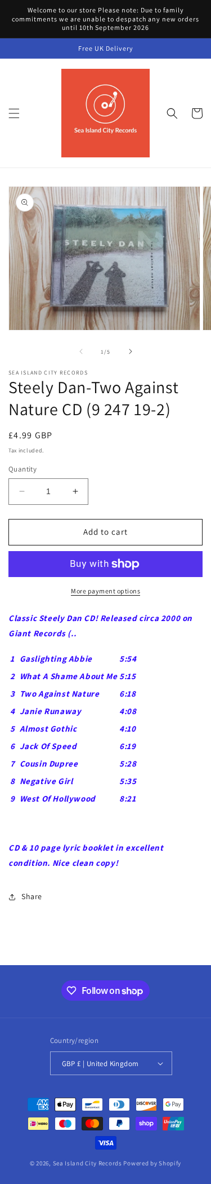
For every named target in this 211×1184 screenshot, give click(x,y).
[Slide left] (81, 351)
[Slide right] (130, 351)
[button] (14, 113)
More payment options (105, 591)
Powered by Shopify (152, 1163)
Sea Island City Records (87, 1163)
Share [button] (31, 896)
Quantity (22, 469)
